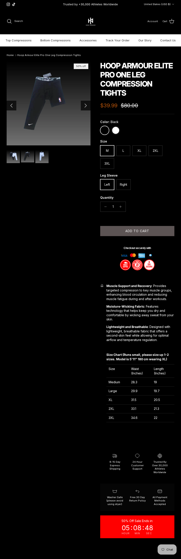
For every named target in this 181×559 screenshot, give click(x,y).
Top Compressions (19, 40)
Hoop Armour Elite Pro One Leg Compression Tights (49, 55)
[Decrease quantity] (104, 207)
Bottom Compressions (55, 40)
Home (10, 55)
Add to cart (137, 231)
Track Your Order (118, 40)
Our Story (144, 40)
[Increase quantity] (122, 207)
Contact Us (168, 40)
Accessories (88, 40)
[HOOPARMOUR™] (90, 21)
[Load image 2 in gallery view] (48, 103)
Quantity (106, 197)
